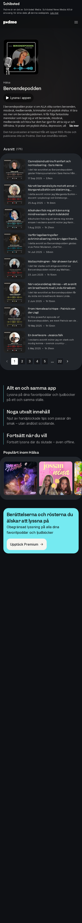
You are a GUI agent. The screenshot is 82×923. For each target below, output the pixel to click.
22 (60, 361)
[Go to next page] (67, 361)
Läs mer (54, 13)
